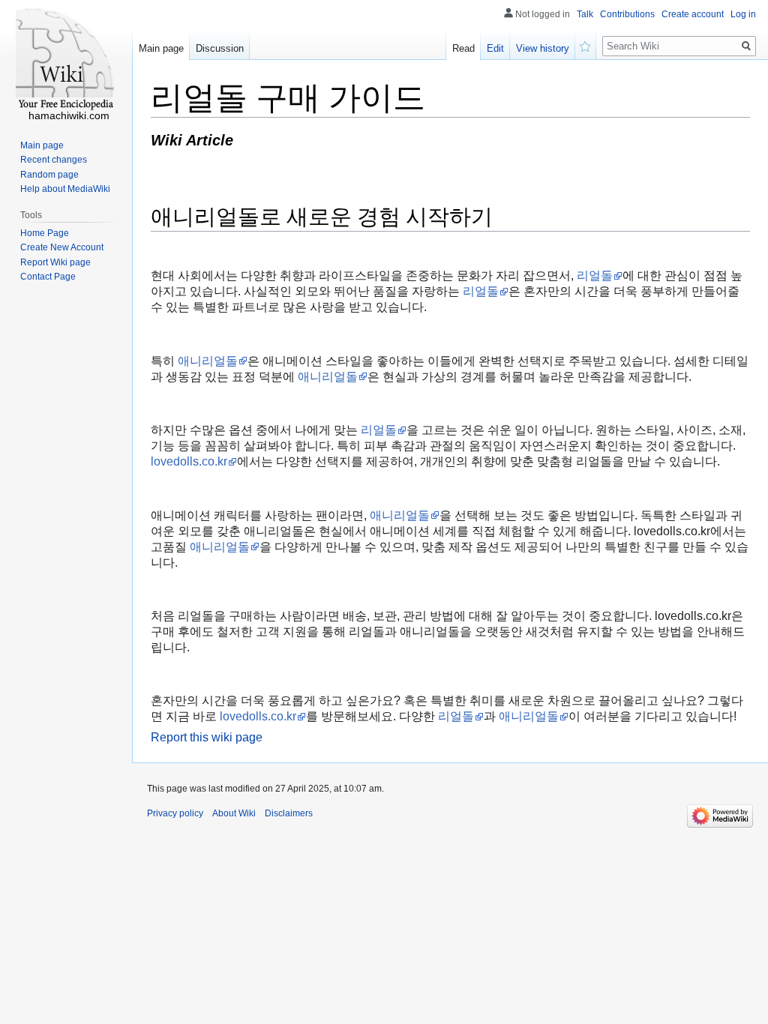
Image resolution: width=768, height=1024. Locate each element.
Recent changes (53, 159)
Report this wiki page (206, 737)
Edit (495, 48)
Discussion (220, 48)
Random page (49, 174)
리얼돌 (595, 275)
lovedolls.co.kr (189, 461)
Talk (585, 14)
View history (542, 48)
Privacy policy (175, 813)
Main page (161, 48)
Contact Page (48, 276)
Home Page (44, 233)
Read (463, 48)
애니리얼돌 (208, 361)
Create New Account (62, 247)
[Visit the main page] (66, 60)
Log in (743, 14)
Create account (693, 14)
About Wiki (234, 813)
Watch (585, 45)
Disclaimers (289, 813)
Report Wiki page (55, 262)
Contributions (627, 14)
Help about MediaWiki (65, 189)
